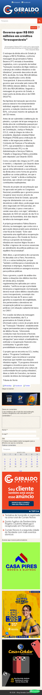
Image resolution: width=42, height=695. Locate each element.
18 (10, 464)
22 (32, 464)
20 (21, 464)
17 (5, 464)
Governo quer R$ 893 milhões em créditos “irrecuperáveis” (18, 36)
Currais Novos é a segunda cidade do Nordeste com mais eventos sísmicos (22, 532)
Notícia (33, 28)
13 (21, 462)
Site (3, 439)
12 (15, 462)
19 (15, 464)
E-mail (5, 434)
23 (37, 464)
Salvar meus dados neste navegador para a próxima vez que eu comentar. (18, 442)
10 (5, 462)
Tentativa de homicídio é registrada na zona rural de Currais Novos (22, 516)
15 (31, 462)
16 (37, 462)
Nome (5, 430)
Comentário (6, 415)
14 (26, 462)
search (39, 21)
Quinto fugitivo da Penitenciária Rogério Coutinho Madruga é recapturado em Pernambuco (20, 523)
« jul (20, 471)
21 (26, 464)
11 (10, 462)
